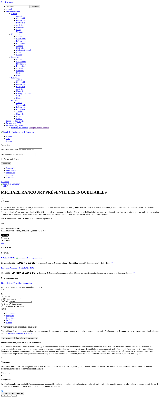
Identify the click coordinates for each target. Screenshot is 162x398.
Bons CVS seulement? (13, 304)
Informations (11, 170)
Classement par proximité (14, 306)
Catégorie (5, 301)
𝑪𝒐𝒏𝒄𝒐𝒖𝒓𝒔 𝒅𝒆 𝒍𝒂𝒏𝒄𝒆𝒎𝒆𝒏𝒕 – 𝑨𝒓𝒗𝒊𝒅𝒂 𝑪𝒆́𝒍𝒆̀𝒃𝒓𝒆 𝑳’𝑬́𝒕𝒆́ (17, 268)
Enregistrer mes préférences (12, 393)
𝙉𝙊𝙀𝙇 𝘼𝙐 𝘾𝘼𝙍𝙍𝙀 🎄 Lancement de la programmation (21, 258)
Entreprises (10, 173)
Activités (9, 175)
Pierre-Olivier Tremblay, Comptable (16, 283)
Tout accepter (32, 338)
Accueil (9, 136)
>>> (111, 263)
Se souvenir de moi (11, 159)
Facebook (5, 181)
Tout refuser (20, 338)
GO (2, 243)
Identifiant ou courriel (9, 150)
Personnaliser (8, 338)
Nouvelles (10, 177)
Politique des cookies (19, 128)
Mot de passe (6, 154)
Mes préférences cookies (39, 128)
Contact (9, 141)
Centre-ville (10, 168)
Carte (8, 139)
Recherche (35, 7)
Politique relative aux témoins (20, 333)
